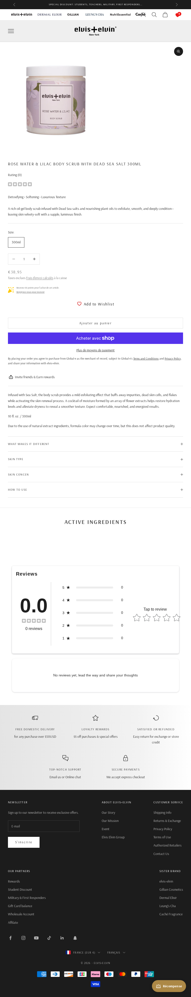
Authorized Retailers (167, 845)
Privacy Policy (162, 829)
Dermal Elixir (168, 897)
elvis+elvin (166, 881)
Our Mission (110, 820)
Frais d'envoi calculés (39, 278)
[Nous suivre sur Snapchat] (75, 937)
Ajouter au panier (95, 323)
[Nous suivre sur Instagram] (23, 937)
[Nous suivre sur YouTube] (36, 937)
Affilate (13, 922)
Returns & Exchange (167, 820)
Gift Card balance (20, 906)
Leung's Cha (167, 906)
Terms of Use (162, 837)
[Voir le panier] (172, 14)
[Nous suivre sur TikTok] (49, 937)
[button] (92, 587)
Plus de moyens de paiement (95, 350)
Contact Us (161, 853)
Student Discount (20, 889)
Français (113, 952)
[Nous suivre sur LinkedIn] (62, 937)
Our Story (108, 812)
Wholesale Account (21, 914)
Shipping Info (162, 812)
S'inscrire (23, 842)
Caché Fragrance (171, 914)
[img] (20, 183)
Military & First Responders (27, 897)
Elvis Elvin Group (113, 837)
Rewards (14, 881)
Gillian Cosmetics (171, 889)
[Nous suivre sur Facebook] (10, 937)
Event (105, 829)
